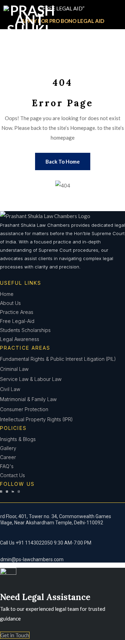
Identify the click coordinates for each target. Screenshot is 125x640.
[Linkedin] (13, 495)
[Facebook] (1, 495)
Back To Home (62, 161)
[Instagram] (19, 495)
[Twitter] (7, 495)
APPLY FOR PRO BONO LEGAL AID (62, 21)
